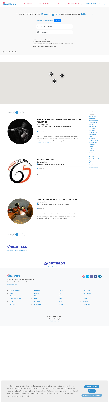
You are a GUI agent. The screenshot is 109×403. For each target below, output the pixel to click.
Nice (60, 293)
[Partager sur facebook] (6, 52)
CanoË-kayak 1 (93, 167)
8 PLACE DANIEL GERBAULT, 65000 (51, 164)
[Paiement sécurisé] (87, 276)
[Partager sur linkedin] (12, 52)
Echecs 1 (91, 150)
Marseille (37, 301)
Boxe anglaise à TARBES (44, 142)
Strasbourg (86, 296)
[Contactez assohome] (91, 276)
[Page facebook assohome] (95, 276)
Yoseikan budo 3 (94, 122)
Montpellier (37, 304)
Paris (60, 298)
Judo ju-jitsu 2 (93, 138)
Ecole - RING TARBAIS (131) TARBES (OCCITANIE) (58, 199)
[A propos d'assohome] (83, 276)
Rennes (61, 304)
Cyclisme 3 (92, 124)
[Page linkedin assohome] (100, 276)
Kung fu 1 (92, 165)
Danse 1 (91, 148)
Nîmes (60, 296)
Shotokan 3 (92, 126)
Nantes (61, 290)
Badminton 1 (92, 157)
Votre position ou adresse (45, 20)
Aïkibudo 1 (92, 152)
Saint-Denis (86, 290)
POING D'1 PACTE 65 (45, 159)
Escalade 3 (92, 128)
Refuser (91, 391)
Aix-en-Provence (15, 290)
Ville (58, 20)
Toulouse (85, 301)
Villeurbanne (87, 304)
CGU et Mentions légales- (54, 319)
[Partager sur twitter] (9, 52)
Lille (35, 296)
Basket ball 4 (92, 118)
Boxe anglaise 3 (93, 120)
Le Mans (36, 293)
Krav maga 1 (92, 144)
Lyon (35, 298)
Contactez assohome (12, 284)
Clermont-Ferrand (15, 298)
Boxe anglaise (42, 125)
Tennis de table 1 (94, 159)
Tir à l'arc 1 (92, 163)
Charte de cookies (54, 321)
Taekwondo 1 (93, 142)
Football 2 (92, 130)
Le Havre (37, 290)
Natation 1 (92, 155)
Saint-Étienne (87, 293)
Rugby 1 (91, 161)
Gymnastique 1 (93, 140)
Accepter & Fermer (91, 386)
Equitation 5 (92, 116)
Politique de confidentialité (91, 395)
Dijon (11, 301)
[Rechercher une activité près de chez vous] (103, 4)
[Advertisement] (54, 337)
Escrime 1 (92, 146)
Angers (12, 293)
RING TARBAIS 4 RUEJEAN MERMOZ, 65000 (53, 204)
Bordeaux (13, 296)
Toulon (85, 298)
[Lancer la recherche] (70, 26)
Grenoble (12, 304)
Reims (60, 301)
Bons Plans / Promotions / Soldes (17, 250)
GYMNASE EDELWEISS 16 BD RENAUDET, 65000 (54, 126)
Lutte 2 (91, 136)
